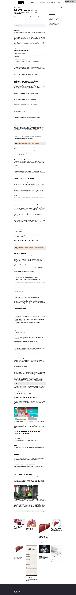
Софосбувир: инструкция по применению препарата (56, 557)
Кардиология (53, 2)
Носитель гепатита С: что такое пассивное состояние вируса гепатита (56, 529)
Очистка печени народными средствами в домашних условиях (44, 537)
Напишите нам (16, 592)
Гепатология (31, 2)
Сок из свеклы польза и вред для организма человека (18, 527)
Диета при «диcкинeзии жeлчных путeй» (31, 578)
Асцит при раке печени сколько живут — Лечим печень (18, 554)
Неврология (58, 2)
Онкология (36, 2)
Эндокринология (42, 2)
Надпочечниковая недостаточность (29, 529)
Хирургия (48, 2)
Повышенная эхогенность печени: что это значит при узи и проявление (44, 555)
